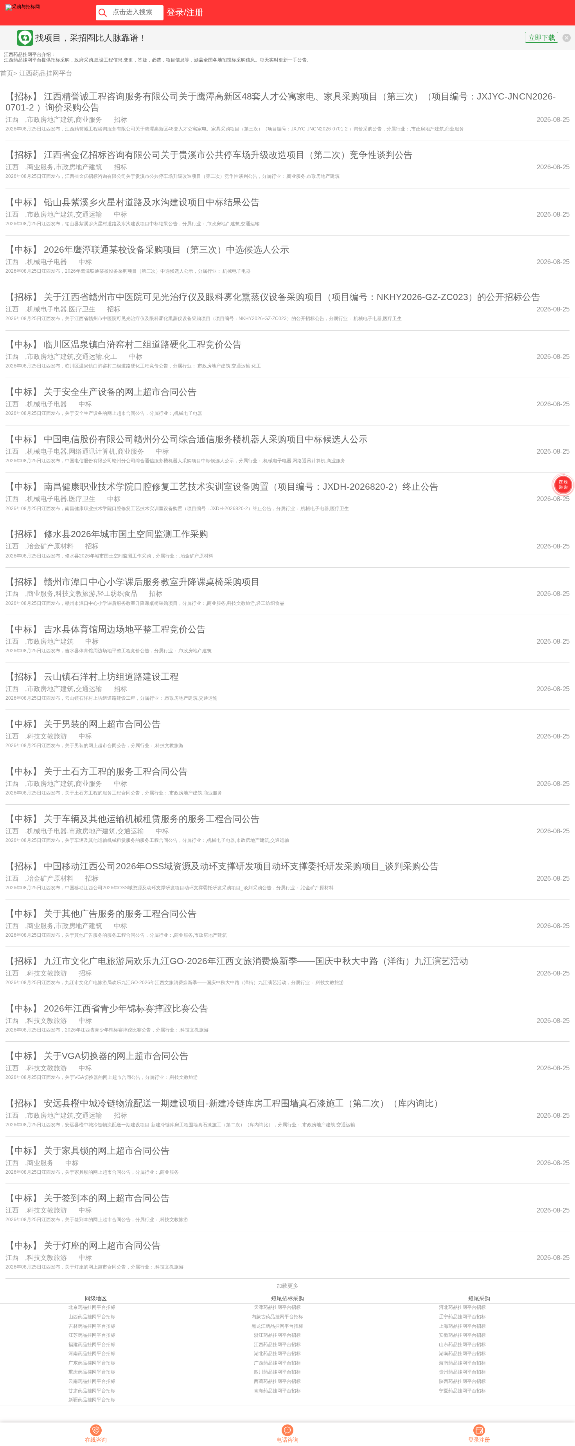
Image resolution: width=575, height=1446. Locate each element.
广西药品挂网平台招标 (277, 1363)
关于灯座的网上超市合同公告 (102, 1245)
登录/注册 (185, 12)
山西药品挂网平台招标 (91, 1316)
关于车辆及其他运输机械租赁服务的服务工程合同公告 (152, 819)
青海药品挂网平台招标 (277, 1391)
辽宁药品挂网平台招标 (462, 1316)
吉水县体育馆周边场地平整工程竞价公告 (125, 629)
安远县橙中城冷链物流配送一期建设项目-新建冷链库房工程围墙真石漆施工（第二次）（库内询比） (243, 1103)
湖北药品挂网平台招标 (277, 1353)
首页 (6, 73)
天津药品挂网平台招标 (277, 1307)
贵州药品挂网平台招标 (462, 1372)
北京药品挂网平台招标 (91, 1307)
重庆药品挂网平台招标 (91, 1372)
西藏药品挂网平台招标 (277, 1381)
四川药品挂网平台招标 (277, 1372)
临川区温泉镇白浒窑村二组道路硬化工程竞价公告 (143, 344)
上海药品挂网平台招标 (462, 1326)
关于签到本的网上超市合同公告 (107, 1198)
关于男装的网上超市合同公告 (102, 724)
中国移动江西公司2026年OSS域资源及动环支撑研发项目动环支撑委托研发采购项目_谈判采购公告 (241, 866)
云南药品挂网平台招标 (91, 1381)
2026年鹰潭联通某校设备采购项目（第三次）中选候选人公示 (166, 249)
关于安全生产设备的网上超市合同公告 (120, 392)
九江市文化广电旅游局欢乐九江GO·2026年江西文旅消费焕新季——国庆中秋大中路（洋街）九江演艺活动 (256, 961)
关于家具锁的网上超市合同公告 (107, 1151)
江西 (12, 119)
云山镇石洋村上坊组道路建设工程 (111, 676)
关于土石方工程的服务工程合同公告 (116, 771)
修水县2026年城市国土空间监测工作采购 (126, 534)
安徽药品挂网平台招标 (462, 1335)
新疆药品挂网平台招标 (91, 1400)
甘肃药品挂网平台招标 (91, 1391)
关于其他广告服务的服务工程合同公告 (120, 914)
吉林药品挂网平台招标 (91, 1326)
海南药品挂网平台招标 (462, 1363)
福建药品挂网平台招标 (91, 1344)
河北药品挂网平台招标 (462, 1307)
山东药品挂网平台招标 (462, 1344)
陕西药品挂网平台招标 (462, 1381)
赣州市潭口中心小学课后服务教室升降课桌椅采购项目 (152, 582)
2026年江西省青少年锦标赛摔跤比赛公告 (126, 1008)
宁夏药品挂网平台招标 (462, 1391)
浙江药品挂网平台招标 (277, 1335)
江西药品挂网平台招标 (277, 1344)
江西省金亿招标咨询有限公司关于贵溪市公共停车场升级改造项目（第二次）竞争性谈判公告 (228, 155)
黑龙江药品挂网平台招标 (277, 1326)
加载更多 (287, 1286)
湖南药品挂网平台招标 (462, 1353)
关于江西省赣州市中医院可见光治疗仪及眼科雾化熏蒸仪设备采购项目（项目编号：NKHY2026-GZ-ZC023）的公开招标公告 (292, 297)
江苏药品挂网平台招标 (91, 1335)
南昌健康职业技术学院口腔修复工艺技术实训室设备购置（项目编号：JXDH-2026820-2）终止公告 (241, 486)
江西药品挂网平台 (45, 73)
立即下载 (541, 38)
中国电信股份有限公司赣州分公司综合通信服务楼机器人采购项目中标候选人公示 (206, 439)
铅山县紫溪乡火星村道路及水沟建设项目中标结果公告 (152, 202)
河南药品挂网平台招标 (91, 1353)
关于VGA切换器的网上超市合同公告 (116, 1056)
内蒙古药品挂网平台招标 (277, 1316)
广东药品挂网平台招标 (91, 1363)
